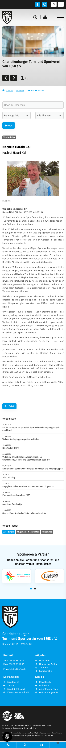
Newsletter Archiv (48, 664)
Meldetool (44, 685)
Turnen (11, 685)
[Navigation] (59, 17)
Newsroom (20, 90)
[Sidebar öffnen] (61, 4)
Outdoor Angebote (48, 692)
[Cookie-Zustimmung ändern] (7, 737)
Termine (43, 667)
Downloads (45, 682)
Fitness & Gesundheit (18, 692)
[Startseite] (7, 17)
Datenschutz (18, 728)
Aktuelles (9, 90)
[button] (31, 588)
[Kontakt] (8, 745)
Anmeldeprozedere (48, 689)
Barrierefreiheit (30, 728)
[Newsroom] (41, 745)
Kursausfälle (45, 671)
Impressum (7, 728)
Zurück (11, 406)
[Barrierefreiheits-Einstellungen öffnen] (35, 17)
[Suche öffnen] (54, 4)
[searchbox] (33, 105)
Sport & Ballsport (16, 689)
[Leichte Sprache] (45, 17)
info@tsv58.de (18, 669)
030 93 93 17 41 (16, 660)
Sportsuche (13, 682)
